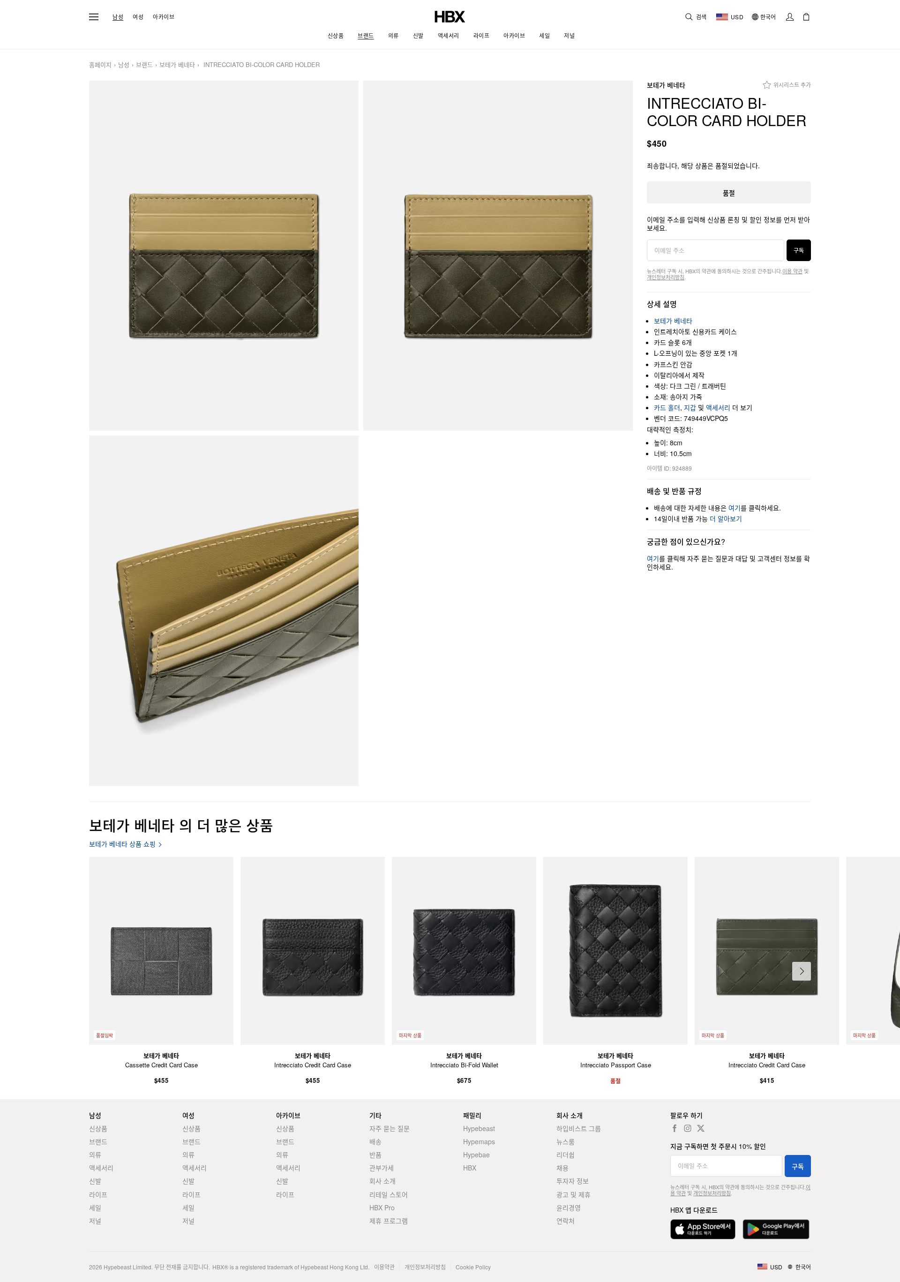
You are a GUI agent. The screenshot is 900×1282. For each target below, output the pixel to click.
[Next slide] (801, 971)
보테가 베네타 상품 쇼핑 (122, 843)
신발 (95, 1181)
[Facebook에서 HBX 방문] (674, 1128)
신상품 (98, 1128)
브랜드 (144, 65)
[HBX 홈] (450, 15)
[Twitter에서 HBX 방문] (701, 1128)
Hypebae (476, 1154)
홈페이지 (100, 65)
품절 (729, 192)
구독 (799, 250)
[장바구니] (806, 17)
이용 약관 (792, 271)
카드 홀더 (667, 407)
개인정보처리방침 (665, 277)
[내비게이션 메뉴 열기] (93, 17)
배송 (375, 1141)
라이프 (98, 1194)
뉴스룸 (565, 1141)
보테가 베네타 (177, 65)
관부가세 (381, 1167)
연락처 (565, 1220)
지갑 (690, 407)
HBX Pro (382, 1207)
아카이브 (163, 17)
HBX (469, 1167)
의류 (95, 1154)
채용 (562, 1167)
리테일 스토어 (388, 1194)
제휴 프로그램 (388, 1220)
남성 (117, 17)
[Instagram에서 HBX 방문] (687, 1128)
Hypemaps (479, 1141)
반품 (375, 1154)
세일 (95, 1207)
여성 (138, 17)
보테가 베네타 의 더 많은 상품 (181, 824)
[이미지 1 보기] (224, 256)
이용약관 (384, 1267)
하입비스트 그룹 (578, 1128)
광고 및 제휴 (573, 1194)
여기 (734, 507)
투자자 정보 (572, 1181)
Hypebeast (479, 1128)
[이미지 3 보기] (224, 610)
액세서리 (718, 407)
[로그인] (790, 17)
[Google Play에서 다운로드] (776, 1229)
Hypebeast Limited (127, 1267)
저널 (95, 1220)
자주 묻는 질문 (389, 1128)
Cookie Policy (473, 1267)
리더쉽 (565, 1154)
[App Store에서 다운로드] (702, 1229)
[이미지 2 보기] (498, 256)
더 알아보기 (726, 518)
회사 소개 (382, 1181)
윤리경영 (568, 1207)
